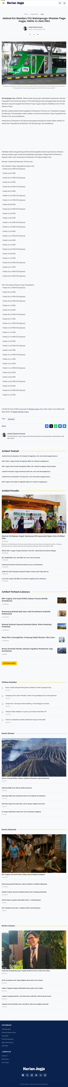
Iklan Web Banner (7, 1042)
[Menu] (3, 3)
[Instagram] (32, 1075)
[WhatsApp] (45, 1075)
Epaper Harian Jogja (20, 412)
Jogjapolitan (34, 14)
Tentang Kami (6, 1029)
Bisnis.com (5, 1059)
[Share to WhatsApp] (55, 426)
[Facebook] (23, 1075)
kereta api (11, 419)
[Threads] (40, 1075)
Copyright (5, 1036)
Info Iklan (5, 1045)
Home (26, 14)
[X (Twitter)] (27, 1075)
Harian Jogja (34, 409)
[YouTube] (36, 1075)
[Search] (60, 3)
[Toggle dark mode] (64, 3)
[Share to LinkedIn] (60, 426)
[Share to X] (51, 426)
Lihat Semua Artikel (9, 663)
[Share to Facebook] (47, 426)
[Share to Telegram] (64, 426)
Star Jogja (5, 1062)
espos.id (4, 1055)
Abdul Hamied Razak (35, 27)
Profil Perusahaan (7, 1039)
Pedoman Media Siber (9, 1032)
